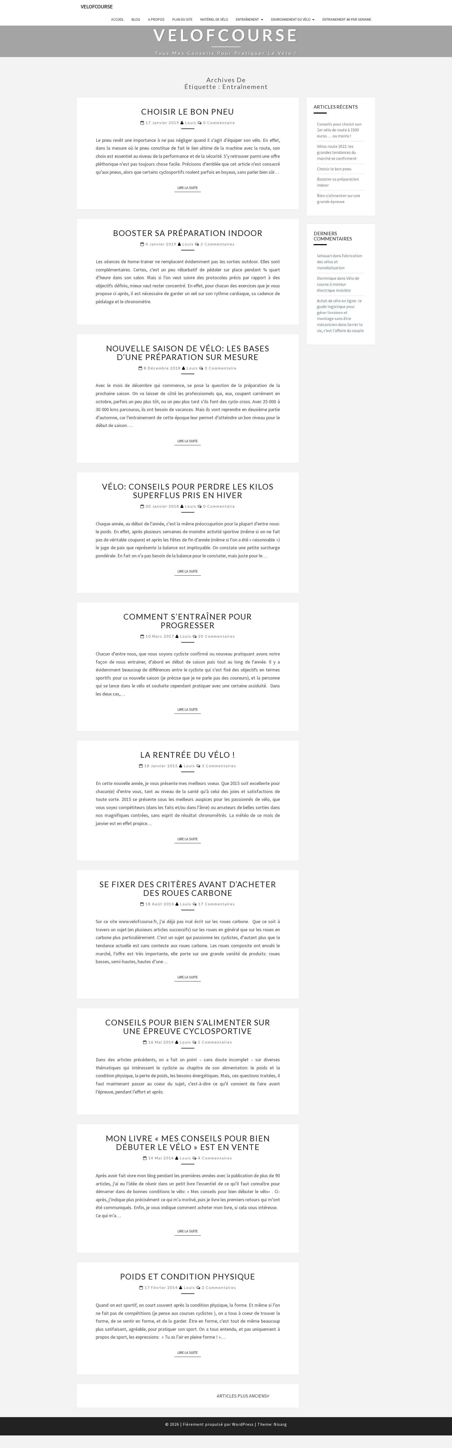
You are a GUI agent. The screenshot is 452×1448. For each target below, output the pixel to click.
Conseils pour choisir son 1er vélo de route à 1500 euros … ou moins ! (339, 130)
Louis (190, 122)
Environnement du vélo (290, 19)
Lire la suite (189, 187)
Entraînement (247, 19)
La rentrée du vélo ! (187, 754)
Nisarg (280, 1424)
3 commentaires (219, 766)
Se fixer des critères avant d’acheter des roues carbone (187, 888)
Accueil (117, 19)
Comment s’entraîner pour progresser (187, 621)
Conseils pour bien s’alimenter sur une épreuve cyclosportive (187, 1027)
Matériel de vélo (214, 19)
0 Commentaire (219, 122)
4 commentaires (215, 1158)
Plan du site (182, 19)
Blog (136, 19)
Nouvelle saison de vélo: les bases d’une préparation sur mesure (187, 353)
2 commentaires (218, 244)
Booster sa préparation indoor (188, 233)
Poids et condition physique (187, 1276)
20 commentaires (216, 636)
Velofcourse (97, 6)
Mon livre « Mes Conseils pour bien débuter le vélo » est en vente (188, 1142)
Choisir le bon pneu (187, 111)
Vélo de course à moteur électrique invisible (338, 284)
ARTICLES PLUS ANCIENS (242, 1396)
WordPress (243, 1424)
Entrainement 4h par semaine (347, 19)
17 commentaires (216, 904)
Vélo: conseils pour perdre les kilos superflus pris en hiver (188, 491)
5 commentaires (215, 1042)
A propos (156, 19)
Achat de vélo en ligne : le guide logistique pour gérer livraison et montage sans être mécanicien (339, 312)
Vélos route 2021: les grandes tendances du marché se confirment (337, 152)
